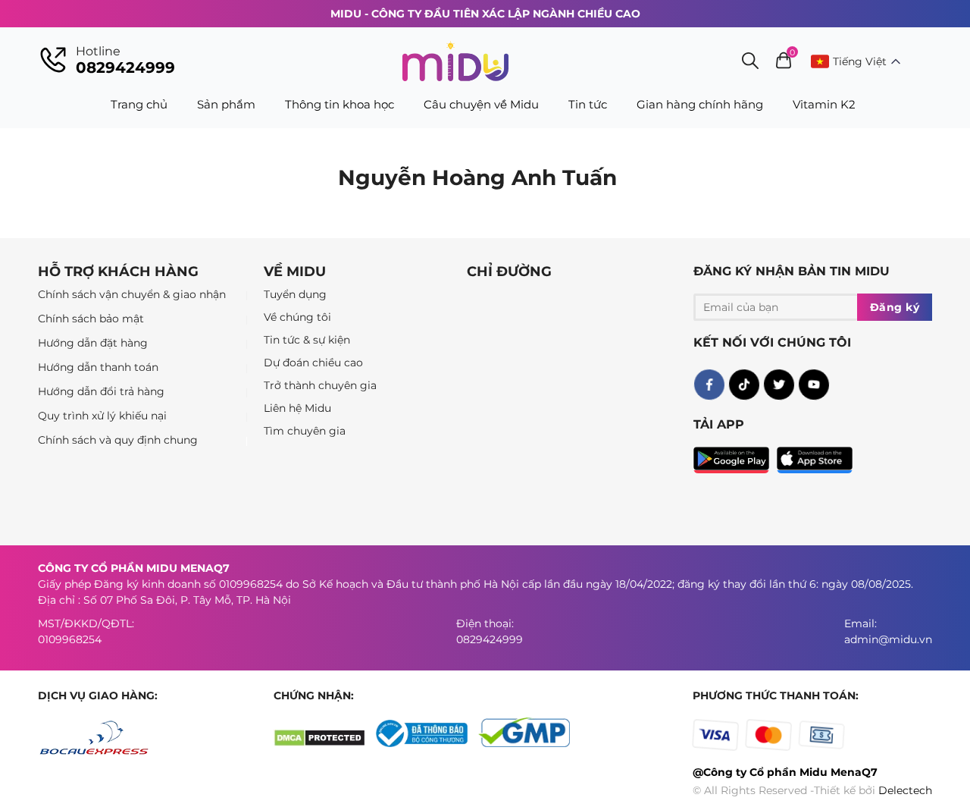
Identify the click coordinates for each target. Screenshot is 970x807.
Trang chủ (139, 104)
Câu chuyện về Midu (481, 104)
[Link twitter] (778, 384)
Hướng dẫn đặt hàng (93, 343)
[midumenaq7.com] (455, 61)
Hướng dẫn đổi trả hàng (101, 391)
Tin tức (587, 104)
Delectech (905, 790)
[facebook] (708, 384)
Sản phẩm (226, 104)
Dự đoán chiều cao (313, 362)
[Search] (750, 62)
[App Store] (815, 456)
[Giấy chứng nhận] (427, 743)
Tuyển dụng (295, 294)
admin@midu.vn (888, 639)
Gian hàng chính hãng (700, 104)
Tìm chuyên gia (305, 431)
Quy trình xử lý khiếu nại (102, 415)
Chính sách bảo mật (91, 318)
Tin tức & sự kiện (307, 340)
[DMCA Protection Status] (325, 743)
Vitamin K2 (824, 104)
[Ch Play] (735, 456)
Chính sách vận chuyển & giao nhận (132, 294)
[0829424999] (53, 61)
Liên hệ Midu (297, 408)
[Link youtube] (813, 384)
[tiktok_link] (743, 384)
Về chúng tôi (297, 317)
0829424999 (125, 67)
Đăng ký (895, 307)
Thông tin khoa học (339, 104)
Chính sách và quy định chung (118, 440)
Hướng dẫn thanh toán (98, 367)
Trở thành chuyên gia (320, 385)
